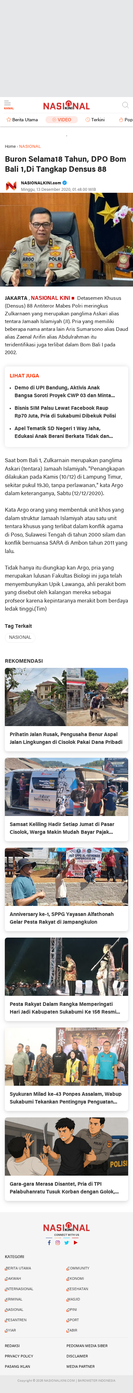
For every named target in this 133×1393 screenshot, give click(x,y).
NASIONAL (20, 637)
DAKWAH (13, 1279)
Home (10, 147)
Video (64, 120)
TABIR (72, 1331)
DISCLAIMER (77, 1356)
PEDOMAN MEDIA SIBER (86, 1346)
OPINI (72, 1310)
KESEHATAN (77, 1289)
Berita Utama (25, 120)
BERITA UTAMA (18, 1268)
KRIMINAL (14, 1299)
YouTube (75, 1251)
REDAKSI (12, 1346)
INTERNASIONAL (19, 1289)
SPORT (73, 1320)
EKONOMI (75, 1279)
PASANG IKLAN (17, 1367)
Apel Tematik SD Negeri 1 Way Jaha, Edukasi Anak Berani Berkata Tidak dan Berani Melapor (62, 433)
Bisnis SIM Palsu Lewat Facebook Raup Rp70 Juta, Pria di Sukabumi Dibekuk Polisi (65, 412)
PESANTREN (16, 1320)
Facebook (49, 1251)
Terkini (98, 120)
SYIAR (11, 1331)
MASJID (73, 1299)
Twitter (66, 1251)
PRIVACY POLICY (19, 1356)
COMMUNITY (78, 1268)
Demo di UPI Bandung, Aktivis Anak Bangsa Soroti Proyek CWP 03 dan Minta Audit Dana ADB (63, 393)
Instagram (58, 1251)
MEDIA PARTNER (80, 1367)
